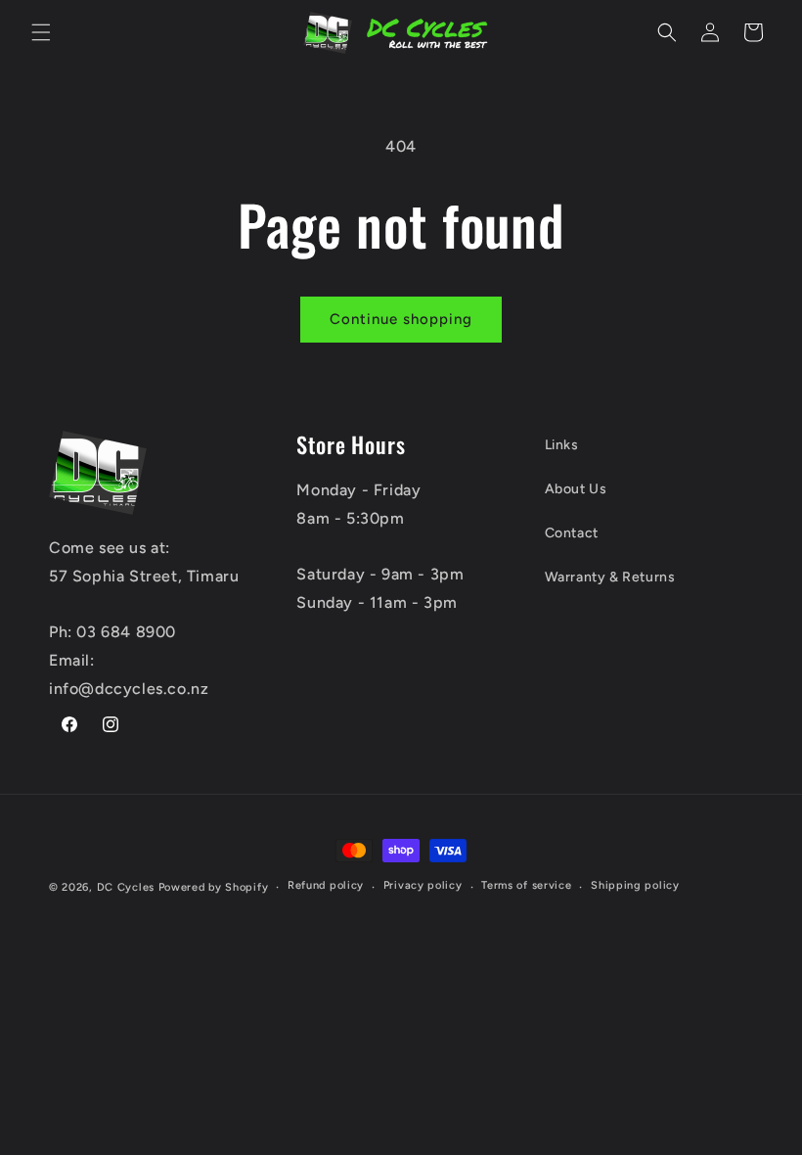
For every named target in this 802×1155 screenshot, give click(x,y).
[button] (41, 32)
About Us (576, 489)
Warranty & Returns (610, 577)
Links (562, 445)
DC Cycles (126, 887)
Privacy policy (423, 885)
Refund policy (326, 885)
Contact (572, 533)
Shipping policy (635, 885)
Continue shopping (401, 319)
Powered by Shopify (213, 887)
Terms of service (526, 885)
